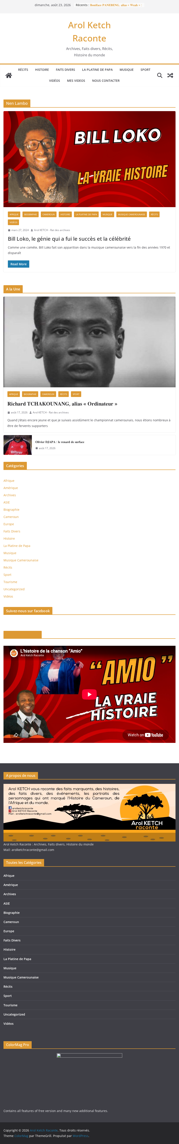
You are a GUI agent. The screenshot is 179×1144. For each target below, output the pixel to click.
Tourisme (10, 582)
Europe (8, 524)
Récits (23, 70)
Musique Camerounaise (131, 214)
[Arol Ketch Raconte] (8, 75)
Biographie (30, 214)
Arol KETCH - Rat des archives (52, 230)
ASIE (6, 502)
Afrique (14, 214)
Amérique (10, 488)
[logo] (89, 787)
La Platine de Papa (97, 70)
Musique (127, 70)
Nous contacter (106, 80)
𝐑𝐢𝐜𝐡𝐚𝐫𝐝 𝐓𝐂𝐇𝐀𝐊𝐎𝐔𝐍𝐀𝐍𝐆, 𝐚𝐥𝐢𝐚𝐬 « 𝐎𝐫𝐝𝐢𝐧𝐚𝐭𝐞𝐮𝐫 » (62, 403)
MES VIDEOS (76, 80)
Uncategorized (14, 589)
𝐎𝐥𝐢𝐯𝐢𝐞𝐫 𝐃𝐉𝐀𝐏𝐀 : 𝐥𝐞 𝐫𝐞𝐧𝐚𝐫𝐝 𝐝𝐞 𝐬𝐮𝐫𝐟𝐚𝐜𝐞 (59, 442)
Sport (145, 70)
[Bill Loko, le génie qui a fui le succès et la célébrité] (89, 159)
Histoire (42, 70)
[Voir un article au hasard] (170, 75)
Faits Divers (65, 70)
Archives (9, 495)
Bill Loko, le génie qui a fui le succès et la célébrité (69, 238)
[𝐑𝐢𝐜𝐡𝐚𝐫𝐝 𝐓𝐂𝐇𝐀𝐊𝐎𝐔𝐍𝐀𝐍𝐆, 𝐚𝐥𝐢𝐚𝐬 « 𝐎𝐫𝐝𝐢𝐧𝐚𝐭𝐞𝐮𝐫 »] (89, 342)
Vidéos (54, 80)
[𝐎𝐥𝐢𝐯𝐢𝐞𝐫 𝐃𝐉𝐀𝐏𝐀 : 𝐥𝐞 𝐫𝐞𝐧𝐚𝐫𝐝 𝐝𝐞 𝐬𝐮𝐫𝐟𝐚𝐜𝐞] (17, 445)
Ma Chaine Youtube (22, 634)
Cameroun (49, 214)
